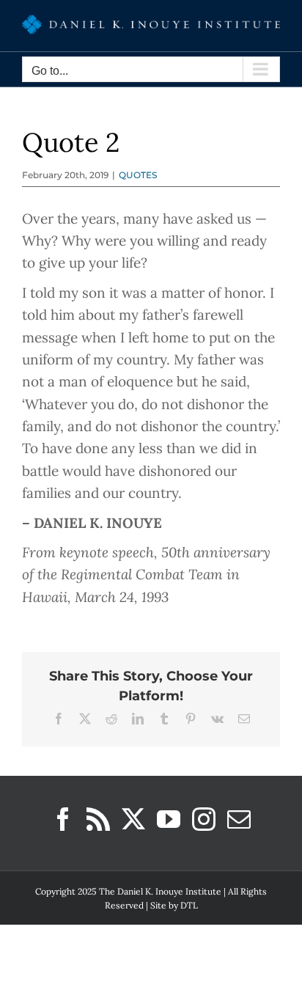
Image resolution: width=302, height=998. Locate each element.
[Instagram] (204, 819)
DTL (189, 905)
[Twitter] (133, 819)
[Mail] (239, 819)
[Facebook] (63, 819)
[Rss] (98, 819)
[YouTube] (168, 819)
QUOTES (138, 174)
